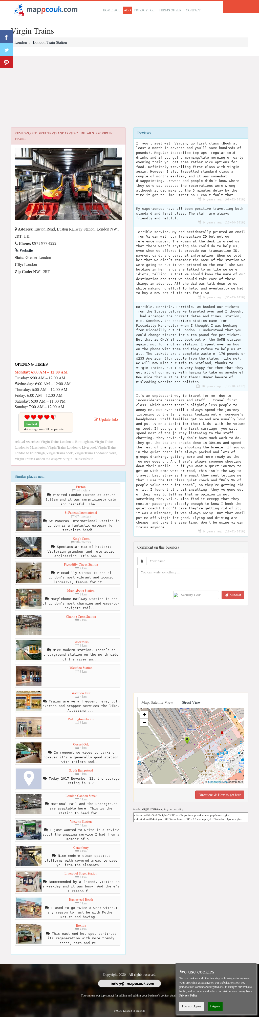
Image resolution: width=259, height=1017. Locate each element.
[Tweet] (6, 49)
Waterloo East (81, 693)
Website (25, 250)
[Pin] (6, 62)
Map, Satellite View (157, 702)
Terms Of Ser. (170, 10)
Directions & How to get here (220, 794)
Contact (193, 10)
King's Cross (81, 538)
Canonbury (81, 847)
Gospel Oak (81, 744)
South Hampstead (81, 770)
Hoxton (81, 925)
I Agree (215, 1006)
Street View (191, 702)
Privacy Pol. (144, 10)
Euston (81, 486)
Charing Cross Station (81, 616)
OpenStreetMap (218, 782)
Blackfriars (81, 641)
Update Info (108, 419)
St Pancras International (81, 512)
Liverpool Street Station (80, 873)
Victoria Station (81, 821)
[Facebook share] (6, 36)
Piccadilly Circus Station (81, 564)
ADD (127, 10)
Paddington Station (81, 719)
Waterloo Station (81, 667)
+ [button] (144, 715)
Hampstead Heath (81, 899)
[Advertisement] (129, 91)
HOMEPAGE (111, 10)
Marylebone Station (81, 590)
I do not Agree (191, 1006)
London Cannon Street (81, 795)
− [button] (144, 722)
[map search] (45, 9)
